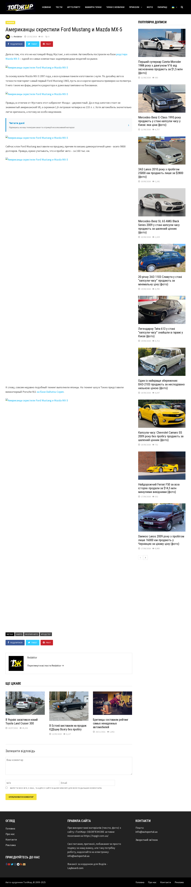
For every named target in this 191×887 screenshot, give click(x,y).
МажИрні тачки (93, 7)
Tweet (34, 44)
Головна (10, 828)
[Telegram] (18, 864)
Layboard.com (75, 868)
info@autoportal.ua (78, 856)
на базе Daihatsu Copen (50, 391)
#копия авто (31, 634)
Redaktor (18, 36)
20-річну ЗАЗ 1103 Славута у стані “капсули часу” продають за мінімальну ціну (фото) (160, 280)
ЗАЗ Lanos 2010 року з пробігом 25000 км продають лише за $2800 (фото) (160, 173)
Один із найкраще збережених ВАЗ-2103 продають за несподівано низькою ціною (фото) (161, 384)
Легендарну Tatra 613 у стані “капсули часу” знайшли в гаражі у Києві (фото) (160, 332)
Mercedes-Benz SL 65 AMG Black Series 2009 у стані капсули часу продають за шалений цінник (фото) (159, 226)
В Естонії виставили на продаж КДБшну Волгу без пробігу (68, 727)
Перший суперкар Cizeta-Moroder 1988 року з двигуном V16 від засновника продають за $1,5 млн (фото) (160, 67)
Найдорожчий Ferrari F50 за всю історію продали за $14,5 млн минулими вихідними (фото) (159, 488)
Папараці (162, 7)
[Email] (24, 864)
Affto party (73, 7)
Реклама (11, 845)
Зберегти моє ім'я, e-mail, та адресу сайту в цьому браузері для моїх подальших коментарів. (56, 788)
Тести (59, 7)
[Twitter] (12, 864)
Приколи (134, 7)
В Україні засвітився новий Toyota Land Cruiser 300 (22, 721)
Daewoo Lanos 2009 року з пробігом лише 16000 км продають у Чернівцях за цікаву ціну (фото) (161, 540)
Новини (46, 7)
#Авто (19, 634)
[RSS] (21, 864)
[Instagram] (15, 864)
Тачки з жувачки (115, 7)
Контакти (11, 839)
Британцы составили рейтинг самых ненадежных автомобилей (110, 723)
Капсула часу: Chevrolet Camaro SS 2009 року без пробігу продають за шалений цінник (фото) (160, 436)
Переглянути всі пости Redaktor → (45, 665)
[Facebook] (7, 864)
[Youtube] (9, 864)
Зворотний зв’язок (146, 840)
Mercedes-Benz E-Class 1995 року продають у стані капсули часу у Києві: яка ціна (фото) (159, 121)
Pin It (48, 44)
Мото (150, 7)
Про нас (10, 834)
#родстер (46, 634)
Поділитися (16, 44)
